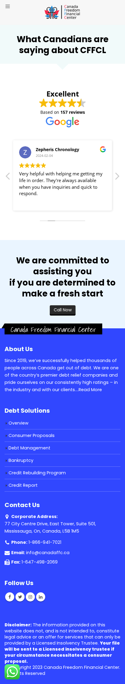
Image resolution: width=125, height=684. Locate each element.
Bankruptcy (20, 460)
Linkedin (40, 596)
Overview (18, 423)
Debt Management (29, 448)
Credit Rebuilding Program (37, 473)
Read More (90, 390)
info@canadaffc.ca (47, 553)
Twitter (20, 596)
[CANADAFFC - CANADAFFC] (62, 12)
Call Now (63, 310)
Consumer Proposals (31, 435)
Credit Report (23, 485)
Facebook (9, 596)
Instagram (30, 596)
